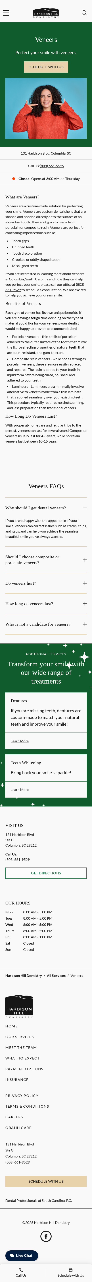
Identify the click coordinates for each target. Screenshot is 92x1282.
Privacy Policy (21, 1095)
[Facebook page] (46, 1236)
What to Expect (22, 1058)
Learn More (20, 741)
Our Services (19, 1037)
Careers (14, 1117)
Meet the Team (21, 1047)
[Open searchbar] (84, 13)
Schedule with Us (46, 67)
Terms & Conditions (27, 1106)
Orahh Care (18, 1127)
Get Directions (46, 873)
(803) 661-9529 (52, 166)
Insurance (17, 1079)
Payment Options (24, 1069)
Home (11, 1026)
